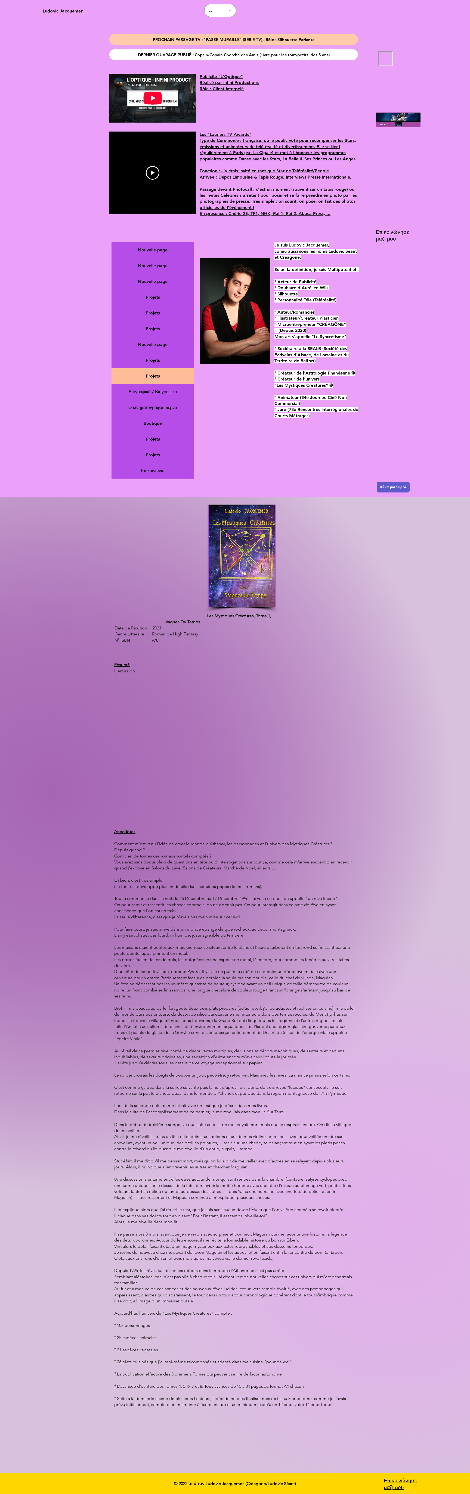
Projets (153, 297)
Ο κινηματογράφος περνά (152, 407)
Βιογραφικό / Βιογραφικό (153, 391)
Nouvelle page (153, 249)
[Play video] (152, 173)
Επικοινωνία (153, 470)
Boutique (153, 423)
